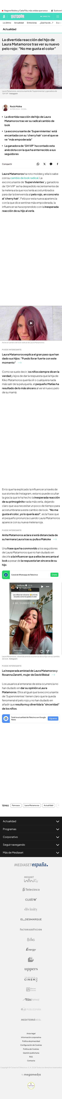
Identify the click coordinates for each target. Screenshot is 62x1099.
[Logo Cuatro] (31, 899)
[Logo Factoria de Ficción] (31, 929)
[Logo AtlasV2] (31, 999)
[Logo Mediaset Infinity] (31, 879)
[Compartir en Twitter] (44, 164)
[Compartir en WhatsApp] (38, 164)
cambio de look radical (24, 177)
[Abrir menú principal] (57, 16)
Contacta (31, 1061)
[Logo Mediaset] (31, 866)
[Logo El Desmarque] (31, 919)
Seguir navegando (14, 844)
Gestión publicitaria (31, 1053)
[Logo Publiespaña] (31, 1009)
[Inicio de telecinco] (4, 16)
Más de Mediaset (13, 852)
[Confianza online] (31, 1088)
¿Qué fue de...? (46, 23)
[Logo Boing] (31, 939)
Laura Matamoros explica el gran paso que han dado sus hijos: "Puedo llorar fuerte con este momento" (30, 358)
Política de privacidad (31, 1041)
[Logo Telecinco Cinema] (31, 979)
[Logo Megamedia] (32, 1075)
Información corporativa (31, 1037)
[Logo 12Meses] (31, 989)
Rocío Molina (16, 106)
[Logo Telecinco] (31, 889)
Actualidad (19, 23)
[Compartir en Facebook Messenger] (50, 164)
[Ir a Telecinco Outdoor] (16, 16)
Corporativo (10, 836)
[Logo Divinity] (31, 909)
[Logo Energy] (31, 949)
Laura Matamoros (32, 805)
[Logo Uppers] (31, 969)
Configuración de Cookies (31, 1045)
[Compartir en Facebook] (57, 164)
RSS (31, 1057)
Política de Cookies (31, 1049)
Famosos (16, 805)
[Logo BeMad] (31, 959)
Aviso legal (31, 1033)
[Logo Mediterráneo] (31, 1019)
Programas (9, 829)
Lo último (7, 23)
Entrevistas (32, 23)
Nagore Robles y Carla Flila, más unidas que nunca (25, 11)
